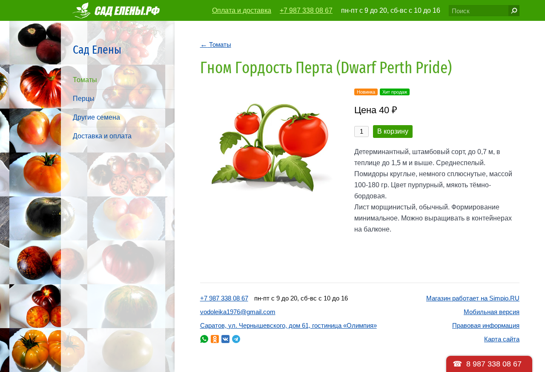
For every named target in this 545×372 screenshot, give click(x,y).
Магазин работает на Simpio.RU (472, 298)
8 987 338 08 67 (494, 364)
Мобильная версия (491, 311)
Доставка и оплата (102, 136)
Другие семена (96, 117)
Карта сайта (501, 339)
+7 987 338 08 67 (306, 10)
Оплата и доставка (241, 10)
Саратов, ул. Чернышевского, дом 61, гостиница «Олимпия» (288, 325)
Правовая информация (485, 325)
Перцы (84, 98)
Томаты (85, 79)
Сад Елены (97, 50)
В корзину (392, 131)
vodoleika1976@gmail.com (237, 311)
